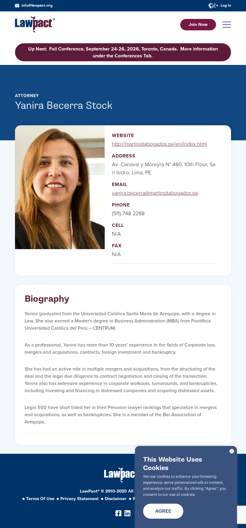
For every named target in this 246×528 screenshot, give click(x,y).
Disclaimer (116, 498)
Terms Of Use (40, 498)
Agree (163, 511)
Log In (225, 5)
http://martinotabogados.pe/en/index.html (159, 144)
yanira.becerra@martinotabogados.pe (155, 193)
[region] (186, 487)
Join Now (198, 24)
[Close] (232, 451)
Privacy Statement (79, 498)
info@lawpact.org (37, 5)
